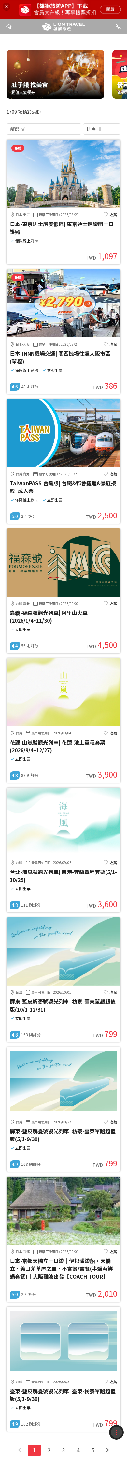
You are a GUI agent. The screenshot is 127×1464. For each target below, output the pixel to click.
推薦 (18, 148)
